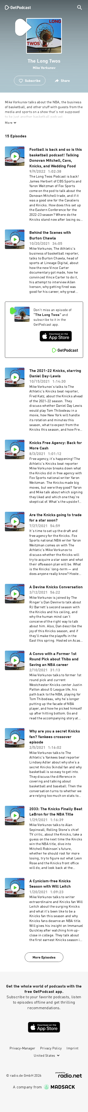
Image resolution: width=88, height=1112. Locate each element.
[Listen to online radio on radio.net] (68, 1075)
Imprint (72, 1048)
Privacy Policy (51, 1048)
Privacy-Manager (22, 1048)
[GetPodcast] (18, 7)
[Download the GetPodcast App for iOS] (56, 336)
